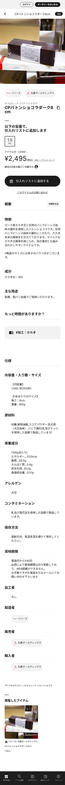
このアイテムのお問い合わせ (33, 192)
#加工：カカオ (26, 332)
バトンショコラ (29, 103)
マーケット (6, 780)
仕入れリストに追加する (32, 181)
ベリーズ (15, 93)
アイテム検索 (20, 780)
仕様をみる (54, 204)
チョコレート (12, 103)
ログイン (27, 4)
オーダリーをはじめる (48, 4)
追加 (58, 14)
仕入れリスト (32, 780)
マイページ (58, 780)
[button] (28, 80)
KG (10, 141)
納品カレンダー (45, 780)
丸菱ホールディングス (42, 93)
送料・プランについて (45, 160)
